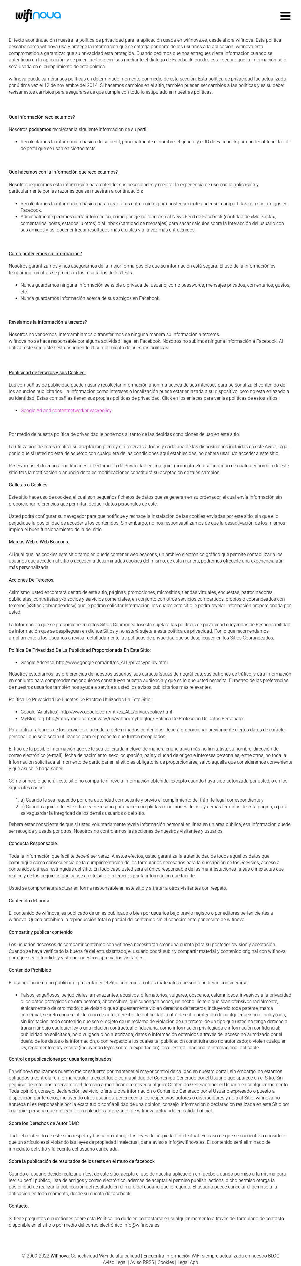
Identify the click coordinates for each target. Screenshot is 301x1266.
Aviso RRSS (142, 1262)
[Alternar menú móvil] (286, 16)
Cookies (166, 1262)
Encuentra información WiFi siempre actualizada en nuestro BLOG (211, 1256)
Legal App (188, 1262)
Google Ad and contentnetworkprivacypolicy (66, 410)
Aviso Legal (115, 1262)
